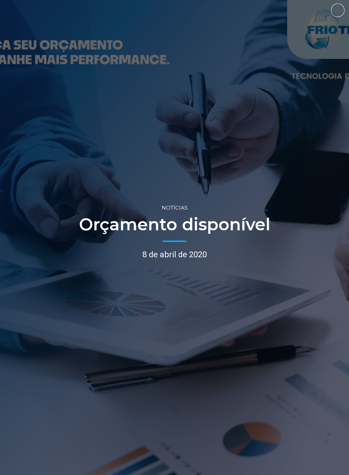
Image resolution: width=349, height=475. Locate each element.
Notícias (175, 207)
